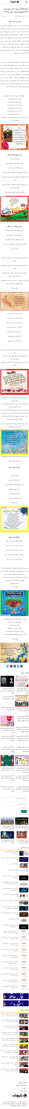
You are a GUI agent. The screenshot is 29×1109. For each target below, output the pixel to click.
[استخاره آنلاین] (16, 1006)
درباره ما (24, 1088)
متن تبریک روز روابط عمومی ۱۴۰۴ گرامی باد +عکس (22, 709)
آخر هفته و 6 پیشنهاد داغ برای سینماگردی (9, 900)
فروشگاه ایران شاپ (14, 864)
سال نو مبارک (14, 586)
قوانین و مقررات (22, 1083)
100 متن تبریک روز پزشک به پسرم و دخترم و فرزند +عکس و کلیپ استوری (22, 749)
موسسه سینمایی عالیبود (13, 919)
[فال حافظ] (16, 999)
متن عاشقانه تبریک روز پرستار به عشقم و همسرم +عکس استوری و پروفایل (22, 729)
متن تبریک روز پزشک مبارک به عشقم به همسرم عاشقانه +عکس (7, 730)
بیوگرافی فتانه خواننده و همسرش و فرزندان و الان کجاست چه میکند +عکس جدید (10, 1046)
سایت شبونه (16, 1102)
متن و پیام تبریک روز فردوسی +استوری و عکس (7, 708)
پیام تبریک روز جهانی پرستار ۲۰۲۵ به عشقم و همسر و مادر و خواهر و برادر (22, 770)
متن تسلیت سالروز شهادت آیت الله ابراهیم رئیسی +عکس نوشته (7, 691)
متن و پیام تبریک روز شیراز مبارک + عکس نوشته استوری (7, 769)
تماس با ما (23, 1091)
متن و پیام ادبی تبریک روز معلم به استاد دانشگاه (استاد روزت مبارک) (22, 789)
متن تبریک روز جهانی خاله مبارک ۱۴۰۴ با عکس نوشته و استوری (22, 691)
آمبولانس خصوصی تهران (13, 870)
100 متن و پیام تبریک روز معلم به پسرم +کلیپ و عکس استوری (7, 789)
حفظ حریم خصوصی (21, 1085)
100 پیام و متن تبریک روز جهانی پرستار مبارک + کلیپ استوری (8, 749)
